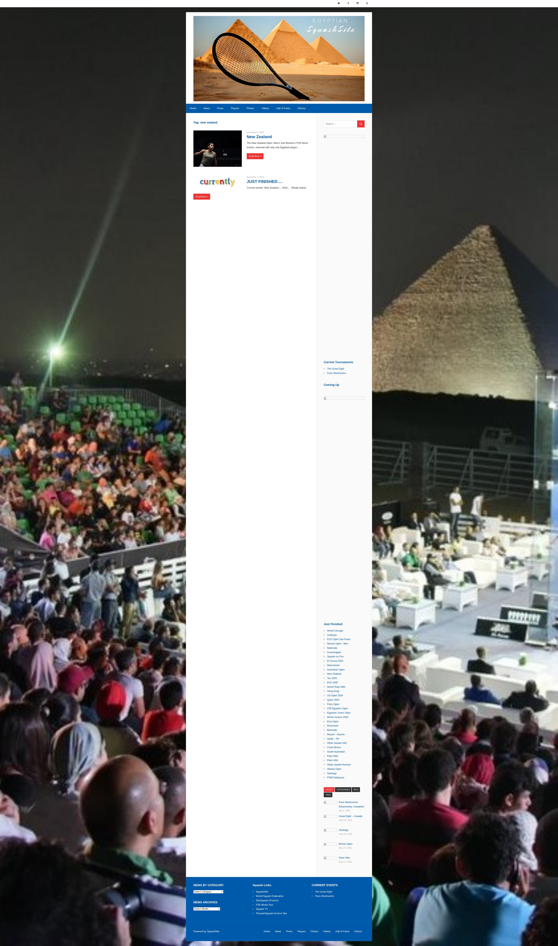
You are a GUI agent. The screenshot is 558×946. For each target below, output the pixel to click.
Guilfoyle (332, 635)
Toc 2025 (332, 678)
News (207, 108)
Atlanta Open (334, 769)
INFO (355, 789)
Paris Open (333, 704)
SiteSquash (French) (267, 900)
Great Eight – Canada (350, 816)
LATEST (329, 789)
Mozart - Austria (336, 734)
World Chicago (335, 630)
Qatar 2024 (333, 699)
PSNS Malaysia (335, 777)
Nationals (332, 648)
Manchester (333, 665)
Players (235, 108)
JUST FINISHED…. (265, 181)
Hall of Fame (283, 108)
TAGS (328, 795)
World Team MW (336, 687)
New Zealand (259, 137)
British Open (345, 844)
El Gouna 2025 (335, 661)
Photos (250, 108)
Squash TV (262, 909)
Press (220, 108)
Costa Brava (334, 747)
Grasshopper (334, 652)
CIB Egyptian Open (337, 708)
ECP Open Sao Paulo (338, 639)
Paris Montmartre (336, 373)
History (301, 108)
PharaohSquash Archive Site (271, 913)
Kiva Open (332, 721)
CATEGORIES (343, 789)
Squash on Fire (335, 656)
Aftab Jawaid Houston (339, 764)
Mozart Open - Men (337, 643)
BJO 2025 (332, 682)
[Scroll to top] (553, 941)
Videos (265, 108)
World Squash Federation (269, 896)
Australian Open (336, 669)
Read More (254, 156)
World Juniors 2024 (337, 717)
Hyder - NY (333, 738)
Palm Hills (332, 756)
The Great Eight (335, 368)
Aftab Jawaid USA (337, 743)
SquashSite (262, 891)
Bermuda (332, 730)
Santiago (332, 773)
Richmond (332, 725)
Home (193, 108)
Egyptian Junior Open (338, 712)
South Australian (336, 751)
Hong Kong (333, 691)
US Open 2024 (335, 695)
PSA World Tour (264, 904)
